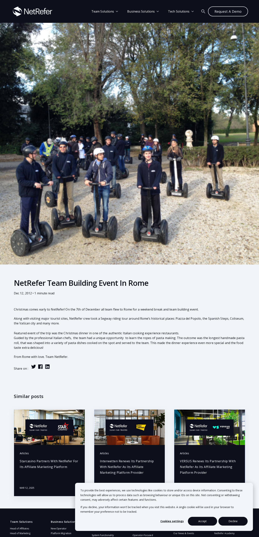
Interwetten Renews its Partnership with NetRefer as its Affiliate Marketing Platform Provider (127, 467)
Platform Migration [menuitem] (61, 533)
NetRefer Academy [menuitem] (224, 533)
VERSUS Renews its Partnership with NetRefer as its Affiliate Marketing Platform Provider (208, 467)
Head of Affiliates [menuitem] (19, 528)
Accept (202, 521)
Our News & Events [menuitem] (183, 533)
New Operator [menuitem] (59, 528)
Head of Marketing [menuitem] (20, 533)
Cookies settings (172, 521)
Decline (233, 521)
